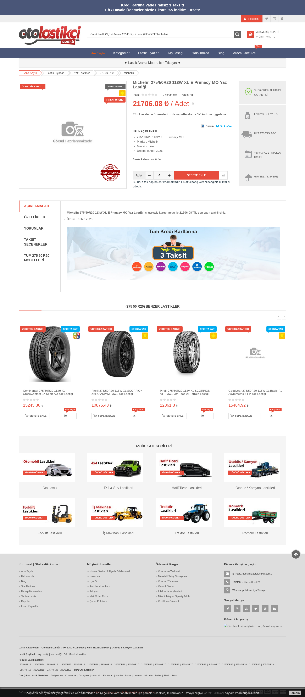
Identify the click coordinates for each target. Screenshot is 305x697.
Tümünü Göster (34, 472)
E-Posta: (252, 573)
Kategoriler (121, 53)
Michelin (129, 73)
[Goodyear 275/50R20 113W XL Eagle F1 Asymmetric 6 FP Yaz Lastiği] (255, 353)
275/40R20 (52, 670)
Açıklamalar (36, 206)
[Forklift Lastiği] (47, 512)
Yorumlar (34, 228)
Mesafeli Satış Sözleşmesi (173, 576)
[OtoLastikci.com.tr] (50, 35)
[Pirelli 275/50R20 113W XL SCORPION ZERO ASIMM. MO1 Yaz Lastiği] (118, 353)
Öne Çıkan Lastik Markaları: (34, 675)
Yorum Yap (187, 94)
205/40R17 (160, 664)
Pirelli (166, 675)
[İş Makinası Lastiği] (115, 512)
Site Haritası (28, 586)
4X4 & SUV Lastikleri (73, 647)
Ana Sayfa (98, 53)
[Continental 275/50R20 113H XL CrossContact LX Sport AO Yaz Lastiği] (50, 353)
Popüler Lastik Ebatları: (31, 660)
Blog (221, 53)
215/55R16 (92, 664)
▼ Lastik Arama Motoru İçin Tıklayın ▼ (152, 63)
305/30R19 (38, 670)
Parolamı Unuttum (100, 586)
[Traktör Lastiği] (184, 512)
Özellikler (34, 217)
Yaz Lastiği (56, 654)
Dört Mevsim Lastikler (75, 654)
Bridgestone (57, 675)
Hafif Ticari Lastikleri (98, 647)
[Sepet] (274, 18)
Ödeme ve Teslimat (169, 571)
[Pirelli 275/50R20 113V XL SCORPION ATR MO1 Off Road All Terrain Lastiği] (187, 353)
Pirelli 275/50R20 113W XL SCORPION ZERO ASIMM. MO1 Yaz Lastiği (117, 392)
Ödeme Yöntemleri (168, 581)
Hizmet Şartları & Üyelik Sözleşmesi (110, 571)
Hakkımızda (200, 53)
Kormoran (108, 675)
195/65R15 (65, 664)
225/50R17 (200, 664)
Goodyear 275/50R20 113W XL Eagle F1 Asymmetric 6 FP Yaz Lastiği (255, 392)
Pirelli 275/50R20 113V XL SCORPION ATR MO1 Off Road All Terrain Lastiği (185, 392)
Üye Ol (93, 581)
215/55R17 (146, 664)
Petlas (158, 675)
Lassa (128, 675)
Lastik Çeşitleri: (27, 654)
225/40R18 (227, 664)
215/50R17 (133, 664)
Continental (70, 675)
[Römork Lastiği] (252, 512)
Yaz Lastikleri (82, 73)
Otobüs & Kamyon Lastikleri (127, 647)
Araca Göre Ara (246, 51)
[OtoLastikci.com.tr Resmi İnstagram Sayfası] (237, 608)
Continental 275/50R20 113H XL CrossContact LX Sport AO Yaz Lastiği (48, 392)
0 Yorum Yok (170, 94)
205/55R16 (79, 664)
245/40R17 (214, 664)
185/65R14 (38, 664)
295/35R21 (65, 670)
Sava (174, 675)
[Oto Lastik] (47, 467)
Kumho (119, 675)
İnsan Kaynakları (30, 606)
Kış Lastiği (175, 53)
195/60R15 (52, 664)
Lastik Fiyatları (148, 53)
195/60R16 (106, 664)
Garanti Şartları (166, 586)
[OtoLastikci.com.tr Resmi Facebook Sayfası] (227, 608)
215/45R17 (173, 664)
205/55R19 (268, 664)
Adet (139, 175)
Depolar (25, 601)
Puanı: (136, 94)
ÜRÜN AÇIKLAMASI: (145, 131)
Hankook (96, 675)
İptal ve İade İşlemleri (170, 591)
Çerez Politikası (98, 601)
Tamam (295, 693)
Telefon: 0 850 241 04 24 (246, 582)
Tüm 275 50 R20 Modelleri (36, 258)
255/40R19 (25, 670)
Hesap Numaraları (31, 591)
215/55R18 (254, 664)
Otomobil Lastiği (50, 647)
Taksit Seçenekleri (36, 242)
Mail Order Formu (99, 596)
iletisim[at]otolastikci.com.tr (257, 573)
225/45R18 (241, 664)
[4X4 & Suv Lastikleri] (115, 467)
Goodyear (84, 675)
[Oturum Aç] (282, 18)
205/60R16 (119, 664)
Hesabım (95, 576)
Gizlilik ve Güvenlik (168, 601)
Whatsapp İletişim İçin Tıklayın (249, 590)
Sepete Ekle (196, 175)
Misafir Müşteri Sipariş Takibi (174, 596)
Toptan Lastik (28, 596)
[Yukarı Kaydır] (296, 554)
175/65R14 (25, 664)
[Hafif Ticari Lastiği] (184, 467)
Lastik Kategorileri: (29, 647)
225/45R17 (187, 664)
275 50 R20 (106, 73)
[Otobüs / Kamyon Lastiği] (252, 467)
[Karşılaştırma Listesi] (266, 18)
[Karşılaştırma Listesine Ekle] (223, 175)
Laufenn (138, 675)
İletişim (94, 591)
